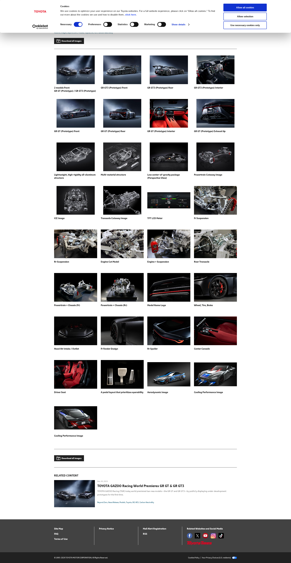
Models (122, 502)
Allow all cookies (245, 7)
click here (130, 14)
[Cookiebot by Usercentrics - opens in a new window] (40, 27)
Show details (178, 24)
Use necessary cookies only (245, 25)
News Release (113, 502)
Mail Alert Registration (154, 528)
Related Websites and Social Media (205, 528)
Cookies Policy (193, 557)
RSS (145, 533)
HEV (137, 502)
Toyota (129, 502)
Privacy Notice (106, 528)
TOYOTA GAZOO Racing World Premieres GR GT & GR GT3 (140, 486)
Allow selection (245, 16)
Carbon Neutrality (147, 502)
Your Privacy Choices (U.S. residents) (216, 557)
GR (133, 502)
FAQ (56, 533)
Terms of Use (61, 539)
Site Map (58, 528)
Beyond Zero (102, 502)
